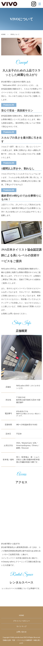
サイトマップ (21, 626)
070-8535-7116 (22, 411)
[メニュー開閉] (39, 4)
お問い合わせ (21, 632)
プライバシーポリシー (21, 621)
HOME (3, 34)
